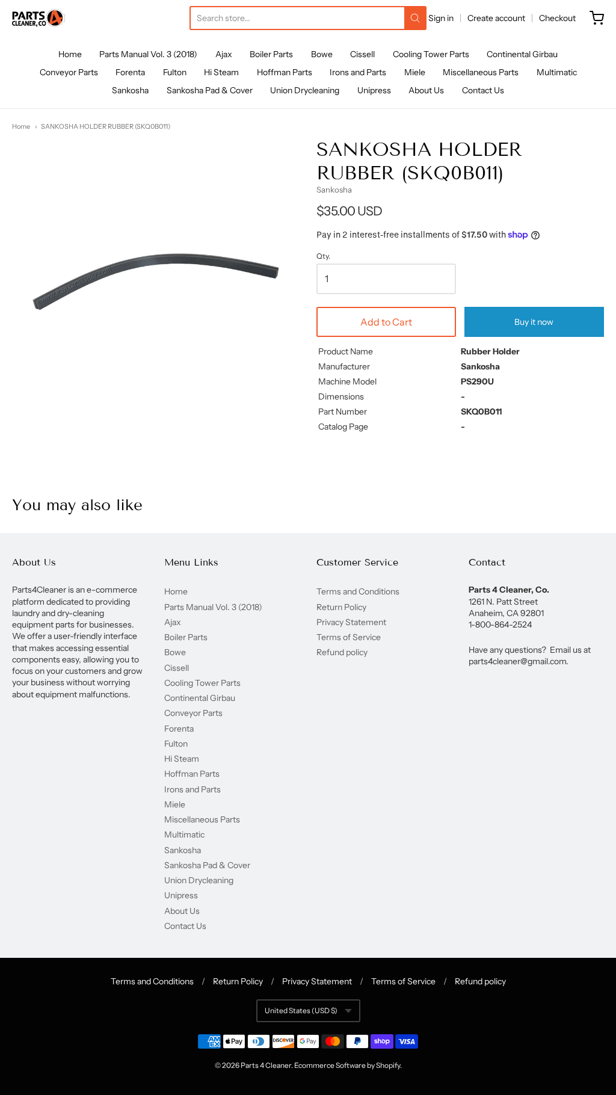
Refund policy (342, 652)
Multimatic (557, 72)
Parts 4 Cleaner (266, 1065)
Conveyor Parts (69, 72)
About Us (426, 90)
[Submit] (415, 18)
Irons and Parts (358, 72)
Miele (414, 72)
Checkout (557, 18)
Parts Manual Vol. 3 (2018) (148, 54)
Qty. (323, 256)
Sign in (441, 18)
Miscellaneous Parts (481, 72)
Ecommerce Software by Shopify (347, 1065)
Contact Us (483, 90)
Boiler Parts (271, 54)
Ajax (223, 54)
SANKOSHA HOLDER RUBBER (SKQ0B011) (105, 126)
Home (70, 54)
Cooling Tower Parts (431, 54)
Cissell (362, 54)
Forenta (130, 72)
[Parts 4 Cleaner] (38, 18)
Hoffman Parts (284, 72)
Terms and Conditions (357, 591)
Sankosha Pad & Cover (210, 90)
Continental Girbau (522, 54)
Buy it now (533, 321)
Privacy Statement (351, 622)
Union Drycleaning (304, 90)
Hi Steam (221, 72)
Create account (496, 18)
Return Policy (341, 607)
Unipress (374, 90)
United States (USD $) (301, 1010)
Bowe (322, 54)
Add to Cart (386, 322)
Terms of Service (348, 637)
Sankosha (130, 90)
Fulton (174, 72)
